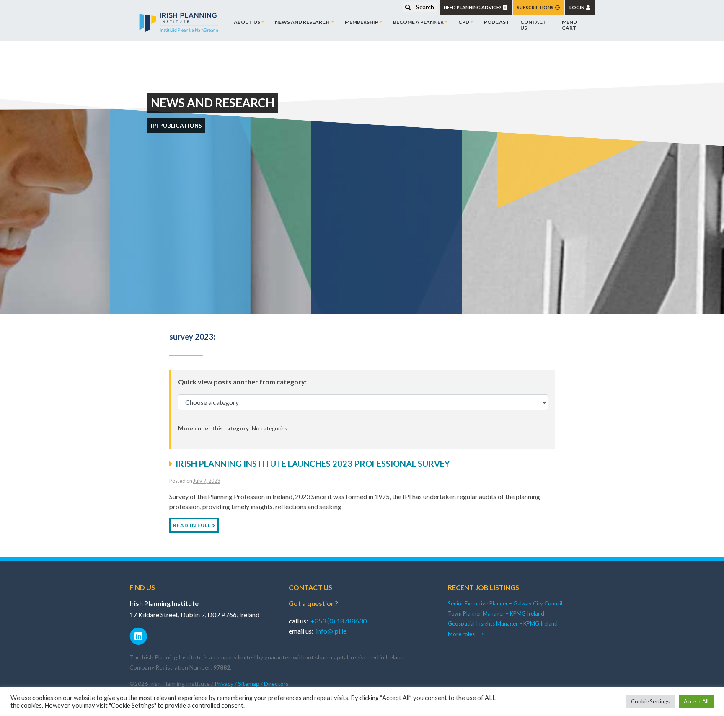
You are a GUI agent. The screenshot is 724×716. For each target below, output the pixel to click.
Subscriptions (536, 7)
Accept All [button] (696, 701)
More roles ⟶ (466, 634)
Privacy (224, 683)
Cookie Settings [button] (650, 701)
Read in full (192, 525)
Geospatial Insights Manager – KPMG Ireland (503, 623)
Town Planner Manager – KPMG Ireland (496, 613)
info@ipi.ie (331, 631)
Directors (276, 683)
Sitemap (248, 683)
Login (577, 7)
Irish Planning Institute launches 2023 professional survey (313, 463)
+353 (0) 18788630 (338, 621)
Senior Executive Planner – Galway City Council (505, 603)
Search (424, 6)
